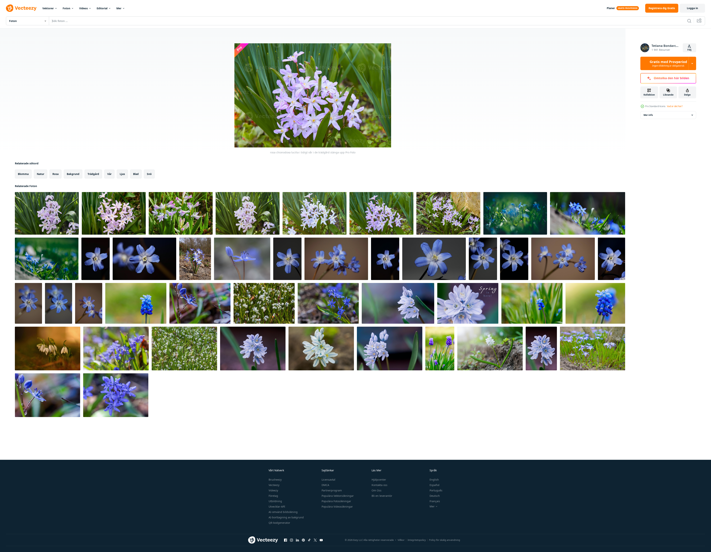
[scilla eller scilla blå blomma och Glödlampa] (242, 259)
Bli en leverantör (382, 496)
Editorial (102, 8)
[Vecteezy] (21, 8)
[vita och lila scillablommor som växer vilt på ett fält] (592, 348)
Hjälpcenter (379, 479)
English (434, 479)
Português (436, 490)
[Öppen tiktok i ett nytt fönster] (309, 539)
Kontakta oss (379, 485)
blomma (23, 174)
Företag (273, 496)
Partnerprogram (332, 490)
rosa (55, 174)
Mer (118, 8)
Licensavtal (328, 479)
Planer (611, 8)
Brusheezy (275, 479)
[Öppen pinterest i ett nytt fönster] (303, 539)
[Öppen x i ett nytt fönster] (315, 539)
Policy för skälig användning (444, 540)
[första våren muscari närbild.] (439, 348)
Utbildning (275, 501)
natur (40, 174)
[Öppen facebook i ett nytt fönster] (285, 539)
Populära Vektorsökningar (338, 496)
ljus (122, 174)
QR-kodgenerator (279, 522)
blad (136, 174)
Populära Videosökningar (337, 506)
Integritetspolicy (417, 540)
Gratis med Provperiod (668, 63)
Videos (83, 8)
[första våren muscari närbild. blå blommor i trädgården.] (135, 303)
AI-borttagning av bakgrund (286, 517)
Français (435, 501)
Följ (689, 49)
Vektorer (48, 8)
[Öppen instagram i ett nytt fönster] (291, 539)
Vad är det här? (675, 106)
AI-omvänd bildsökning (283, 512)
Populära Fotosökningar (336, 501)
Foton (66, 8)
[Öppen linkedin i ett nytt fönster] (297, 539)
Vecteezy (274, 485)
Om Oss (376, 490)
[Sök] (689, 21)
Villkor (401, 540)
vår (109, 174)
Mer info (648, 115)
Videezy (273, 490)
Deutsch (435, 496)
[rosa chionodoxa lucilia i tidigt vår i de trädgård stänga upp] (47, 213)
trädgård (93, 174)
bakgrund (73, 174)
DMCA (325, 485)
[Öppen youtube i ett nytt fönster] (321, 539)
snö (149, 174)
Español (434, 485)
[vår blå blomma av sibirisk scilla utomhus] (515, 213)
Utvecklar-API (277, 506)
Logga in (692, 8)
